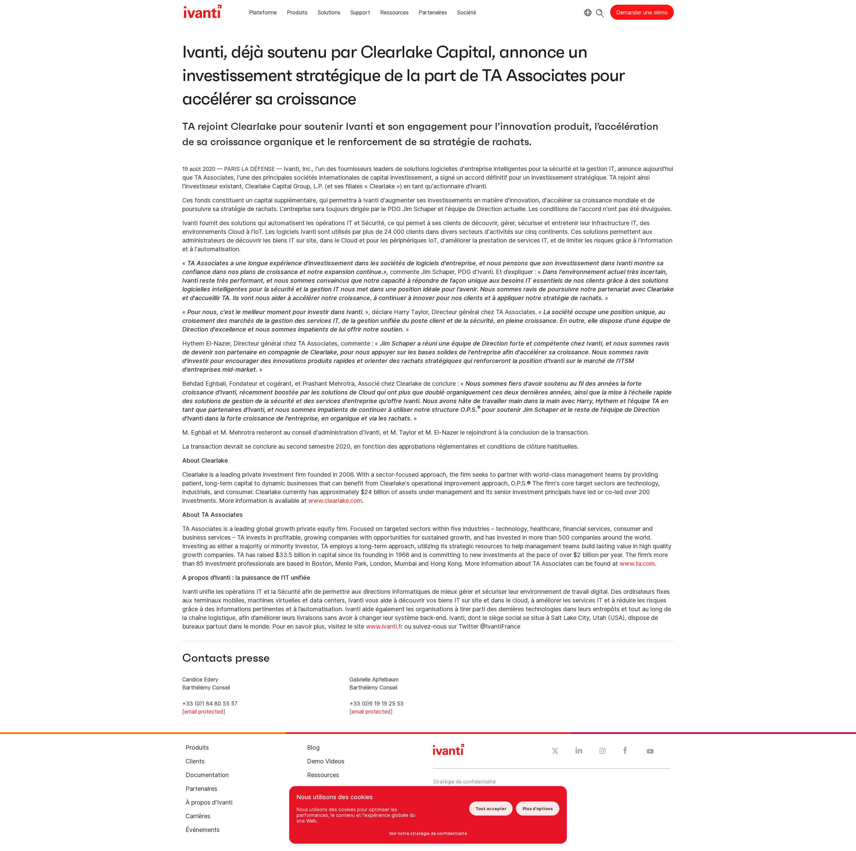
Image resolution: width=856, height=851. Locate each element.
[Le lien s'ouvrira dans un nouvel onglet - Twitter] (555, 751)
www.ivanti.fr (384, 626)
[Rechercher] (600, 12)
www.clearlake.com (335, 500)
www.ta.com (637, 563)
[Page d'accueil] (202, 12)
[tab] (263, 13)
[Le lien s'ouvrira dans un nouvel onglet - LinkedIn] (578, 752)
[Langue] (587, 13)
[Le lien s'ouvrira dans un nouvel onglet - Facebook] (625, 752)
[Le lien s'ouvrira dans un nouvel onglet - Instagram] (602, 752)
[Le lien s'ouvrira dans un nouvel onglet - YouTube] (650, 751)
